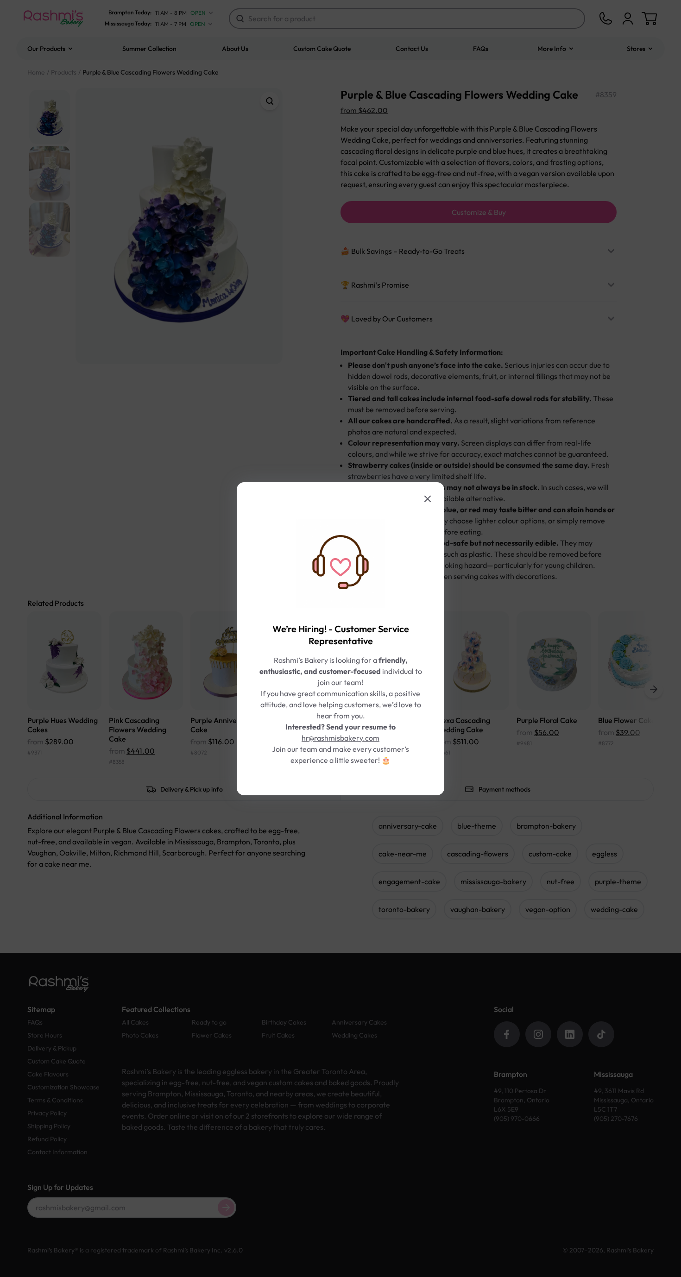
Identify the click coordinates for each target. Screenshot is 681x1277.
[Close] (427, 498)
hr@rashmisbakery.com (340, 737)
